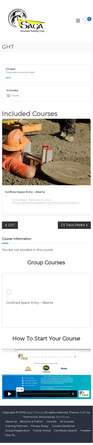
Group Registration (17, 430)
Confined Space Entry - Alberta (25, 191)
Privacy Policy (40, 426)
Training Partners (16, 426)
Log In (8, 77)
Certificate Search (65, 430)
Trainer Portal (42, 430)
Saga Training (35, 412)
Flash (83, 412)
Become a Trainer (31, 421)
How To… (10, 435)
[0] (85, 21)
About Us (11, 421)
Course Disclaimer (63, 426)
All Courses (67, 421)
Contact (51, 421)
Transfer (85, 430)
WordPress (62, 416)
